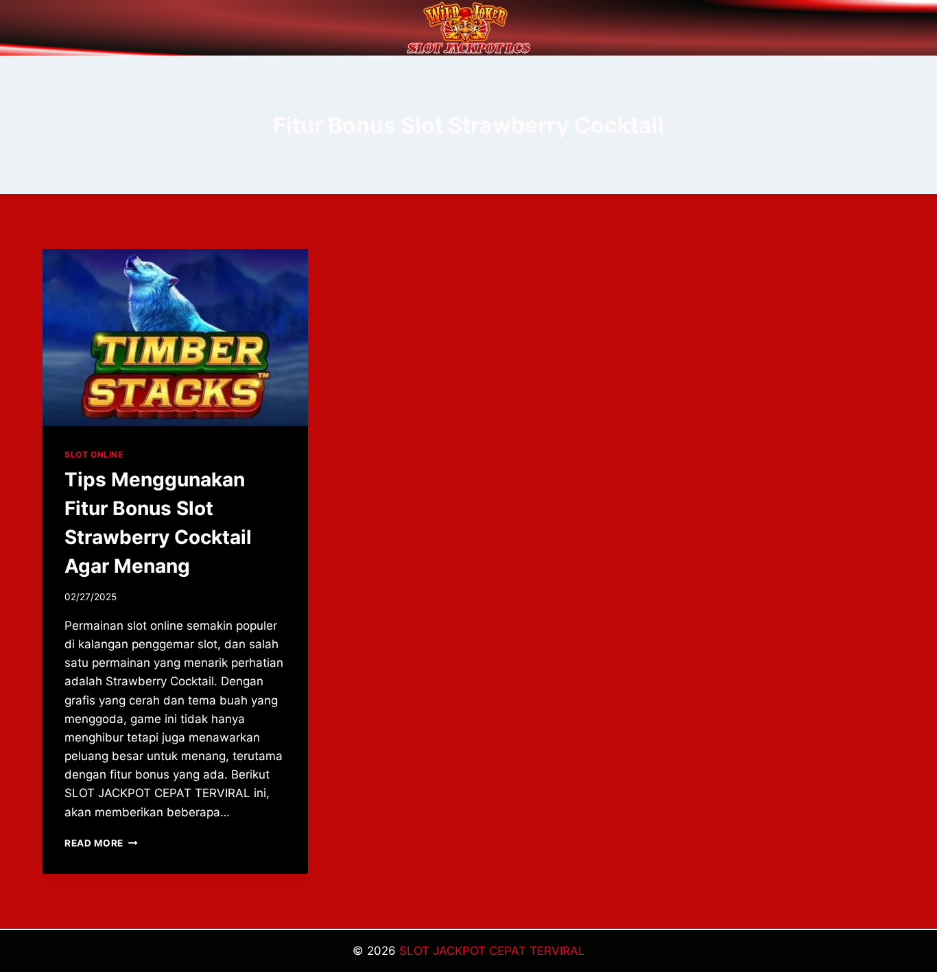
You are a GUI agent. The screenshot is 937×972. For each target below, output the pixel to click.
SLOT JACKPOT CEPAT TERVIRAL (492, 951)
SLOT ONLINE (93, 454)
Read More (101, 843)
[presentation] (175, 337)
